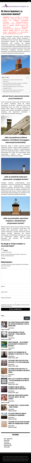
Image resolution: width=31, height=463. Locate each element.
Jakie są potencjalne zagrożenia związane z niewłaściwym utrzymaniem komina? (13, 90)
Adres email (4, 292)
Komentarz (4, 268)
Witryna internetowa (6, 297)
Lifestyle (6, 444)
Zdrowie (5, 447)
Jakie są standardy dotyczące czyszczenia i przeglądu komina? (13, 87)
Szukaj (2, 315)
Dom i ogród (6, 439)
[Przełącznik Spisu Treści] (26, 77)
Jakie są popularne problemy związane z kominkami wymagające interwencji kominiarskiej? (15, 84)
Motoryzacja (6, 445)
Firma (5, 442)
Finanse (5, 440)
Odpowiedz (3, 258)
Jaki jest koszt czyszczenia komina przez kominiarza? (13, 80)
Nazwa (3, 286)
